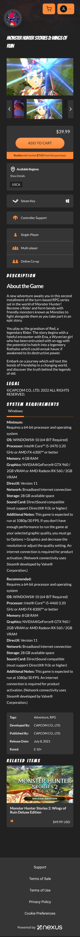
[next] (70, 109)
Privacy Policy (40, 902)
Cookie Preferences (40, 913)
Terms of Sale (40, 879)
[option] (40, 77)
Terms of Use (40, 890)
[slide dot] (44, 109)
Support (40, 867)
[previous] (9, 109)
